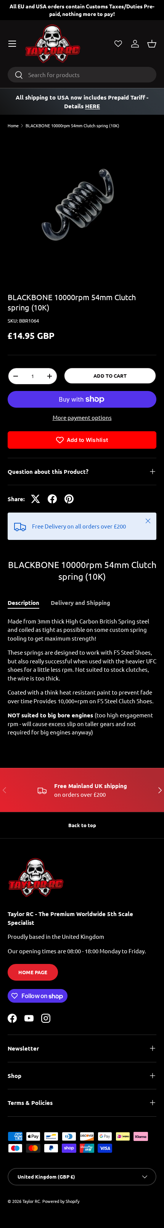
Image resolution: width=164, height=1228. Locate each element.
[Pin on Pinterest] (69, 499)
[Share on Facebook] (52, 499)
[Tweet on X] (35, 499)
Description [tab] (23, 602)
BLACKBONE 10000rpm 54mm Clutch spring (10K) (72, 125)
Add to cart (110, 375)
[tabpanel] (82, 677)
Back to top (82, 825)
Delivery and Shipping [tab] (80, 602)
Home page (32, 972)
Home (13, 125)
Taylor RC (31, 1201)
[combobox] (82, 74)
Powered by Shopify (60, 1201)
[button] (151, 43)
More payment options (82, 417)
